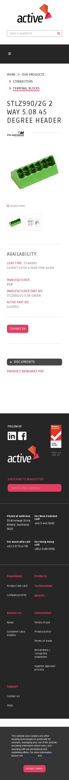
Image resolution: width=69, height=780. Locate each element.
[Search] (58, 33)
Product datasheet (22, 371)
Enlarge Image (17, 206)
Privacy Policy (49, 755)
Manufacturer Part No (24, 291)
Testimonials (43, 586)
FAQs (10, 705)
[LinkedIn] (12, 436)
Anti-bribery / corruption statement (42, 654)
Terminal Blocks (26, 88)
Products (40, 576)
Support (12, 686)
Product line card (17, 585)
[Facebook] (22, 436)
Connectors (23, 82)
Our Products (33, 75)
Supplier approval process (44, 668)
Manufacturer (18, 280)
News (10, 622)
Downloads (14, 576)
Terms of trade (43, 640)
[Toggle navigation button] (9, 54)
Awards (39, 595)
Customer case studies (16, 633)
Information (42, 613)
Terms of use (42, 622)
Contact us (13, 696)
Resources (14, 613)
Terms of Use (30, 755)
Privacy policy (42, 631)
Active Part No (18, 302)
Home (11, 75)
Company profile (17, 595)
